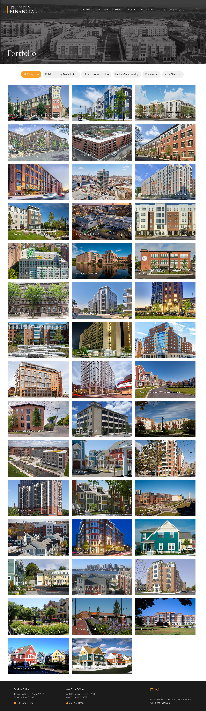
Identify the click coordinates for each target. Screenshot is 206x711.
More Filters (171, 74)
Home (86, 9)
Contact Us (146, 9)
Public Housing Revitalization (61, 74)
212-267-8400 (76, 703)
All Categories (31, 74)
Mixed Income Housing (96, 74)
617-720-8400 (25, 703)
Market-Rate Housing (127, 74)
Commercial (151, 74)
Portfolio (117, 9)
